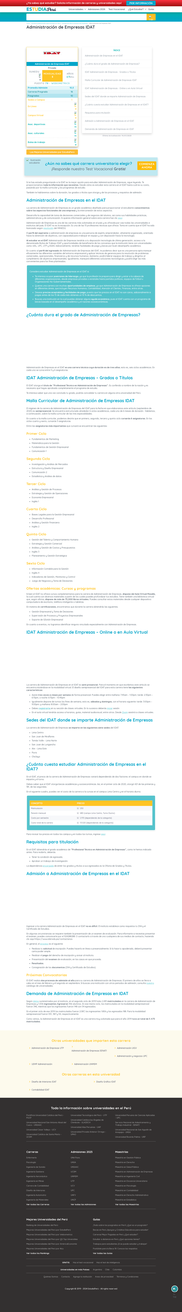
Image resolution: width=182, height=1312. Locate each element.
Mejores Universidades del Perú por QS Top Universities (52, 1239)
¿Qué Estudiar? (136, 9)
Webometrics (60, 83)
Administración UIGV (127, 1048)
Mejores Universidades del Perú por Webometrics (49, 1234)
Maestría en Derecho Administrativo (131, 1195)
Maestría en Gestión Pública (128, 1157)
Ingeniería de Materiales (37, 1199)
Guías (151, 9)
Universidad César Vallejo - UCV (41, 1129)
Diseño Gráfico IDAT (106, 1081)
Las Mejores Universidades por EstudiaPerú (52, 152)
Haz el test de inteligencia (108, 1262)
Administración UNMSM (85, 1064)
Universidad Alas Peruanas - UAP (86, 1127)
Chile (107, 1269)
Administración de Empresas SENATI (89, 1050)
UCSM (73, 1171)
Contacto (65, 1276)
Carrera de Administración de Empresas (75, 23)
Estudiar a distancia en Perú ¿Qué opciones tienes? (116, 1239)
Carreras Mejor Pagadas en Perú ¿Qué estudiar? (115, 1234)
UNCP (73, 1199)
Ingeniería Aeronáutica (36, 1176)
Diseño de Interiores (35, 1190)
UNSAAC (75, 1167)
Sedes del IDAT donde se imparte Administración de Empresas (115, 96)
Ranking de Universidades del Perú (42, 1225)
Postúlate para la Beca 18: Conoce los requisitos (115, 1248)
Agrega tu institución (82, 1276)
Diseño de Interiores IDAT (44, 1081)
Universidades (76, 9)
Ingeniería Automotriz (36, 1195)
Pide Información (141, 3)
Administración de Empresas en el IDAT (104, 55)
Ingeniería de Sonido (35, 1167)
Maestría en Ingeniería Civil (127, 1176)
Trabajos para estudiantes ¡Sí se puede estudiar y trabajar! (120, 1244)
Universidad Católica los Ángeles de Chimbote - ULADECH (87, 1121)
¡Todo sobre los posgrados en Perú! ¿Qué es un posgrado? (120, 1225)
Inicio (28, 23)
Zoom (125, 712)
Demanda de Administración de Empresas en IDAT (109, 129)
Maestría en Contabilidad (126, 1190)
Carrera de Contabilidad (37, 1185)
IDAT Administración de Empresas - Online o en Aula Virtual (113, 88)
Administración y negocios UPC (132, 1056)
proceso (44, 943)
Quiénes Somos (51, 1276)
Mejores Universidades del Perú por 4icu (45, 1248)
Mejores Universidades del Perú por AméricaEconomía (51, 1244)
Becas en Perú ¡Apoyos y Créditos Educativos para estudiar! (120, 1230)
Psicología (31, 1162)
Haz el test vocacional (83, 1262)
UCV (73, 1185)
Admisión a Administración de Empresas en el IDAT (109, 121)
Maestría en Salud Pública (127, 1167)
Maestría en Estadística (125, 1199)
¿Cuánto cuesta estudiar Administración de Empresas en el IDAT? (117, 104)
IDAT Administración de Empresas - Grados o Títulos (110, 72)
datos (36, 1001)
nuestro (150, 983)
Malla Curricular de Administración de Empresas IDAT (111, 80)
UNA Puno (75, 1157)
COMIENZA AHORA (147, 165)
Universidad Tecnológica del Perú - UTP (89, 1115)
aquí (120, 218)
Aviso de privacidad (104, 1276)
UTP (72, 1181)
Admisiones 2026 (96, 9)
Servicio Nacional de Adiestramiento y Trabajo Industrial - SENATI (133, 1123)
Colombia (117, 1269)
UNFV (73, 1195)
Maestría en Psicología (125, 1185)
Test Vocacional (116, 9)
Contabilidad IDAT (40, 1089)
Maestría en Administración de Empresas (134, 1171)
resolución (48, 228)
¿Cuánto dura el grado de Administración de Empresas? (112, 63)
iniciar (110, 708)
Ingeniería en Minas (35, 1181)
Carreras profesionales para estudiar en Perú (45, 23)
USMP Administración (42, 1064)
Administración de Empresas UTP (48, 1048)
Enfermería (31, 1157)
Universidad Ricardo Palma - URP (130, 1137)
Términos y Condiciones (127, 1276)
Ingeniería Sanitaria (35, 1171)
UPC (73, 1190)
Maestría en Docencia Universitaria (131, 1181)
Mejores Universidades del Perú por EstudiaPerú (48, 1230)
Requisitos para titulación (97, 112)
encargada (48, 866)
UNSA (73, 1162)
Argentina (97, 1269)
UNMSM (74, 1176)
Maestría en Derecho (125, 1162)
